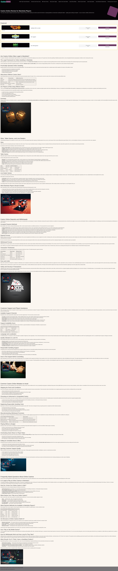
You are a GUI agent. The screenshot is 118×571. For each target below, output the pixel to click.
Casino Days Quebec (90, 1)
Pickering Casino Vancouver (112, 1)
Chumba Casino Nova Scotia (36, 1)
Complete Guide (107, 29)
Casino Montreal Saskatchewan (101, 1)
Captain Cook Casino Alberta (63, 1)
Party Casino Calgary (53, 1)
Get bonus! (8, 1)
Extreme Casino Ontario (82, 1)
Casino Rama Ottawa (72, 1)
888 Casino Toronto (45, 1)
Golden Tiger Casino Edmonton (24, 1)
